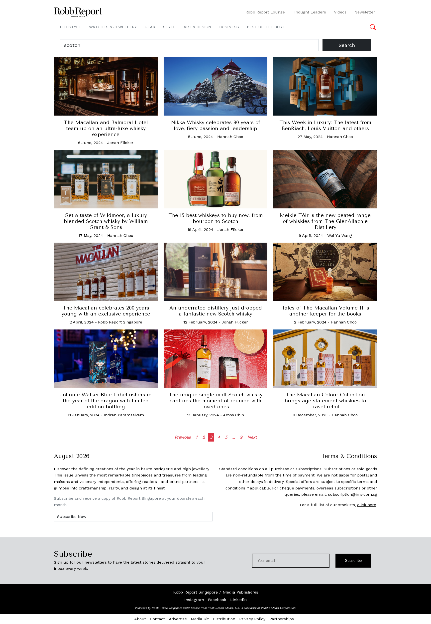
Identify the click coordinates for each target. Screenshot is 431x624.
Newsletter (364, 12)
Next (252, 437)
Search (347, 45)
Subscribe (353, 560)
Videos (340, 12)
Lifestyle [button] (70, 26)
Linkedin (238, 599)
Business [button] (229, 26)
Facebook (217, 599)
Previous (183, 437)
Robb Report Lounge (265, 12)
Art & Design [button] (197, 26)
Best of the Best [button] (266, 26)
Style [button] (169, 26)
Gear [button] (150, 26)
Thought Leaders (309, 12)
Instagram (194, 599)
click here (366, 504)
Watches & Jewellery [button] (113, 26)
